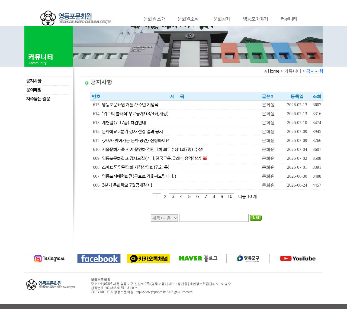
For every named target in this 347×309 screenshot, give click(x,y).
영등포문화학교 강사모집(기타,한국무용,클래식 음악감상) (152, 158)
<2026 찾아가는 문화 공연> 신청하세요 (135, 140)
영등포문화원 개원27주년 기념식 (130, 105)
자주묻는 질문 (38, 99)
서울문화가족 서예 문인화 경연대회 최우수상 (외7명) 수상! (153, 149)
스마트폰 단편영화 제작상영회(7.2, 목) (136, 167)
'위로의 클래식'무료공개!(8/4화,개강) (135, 113)
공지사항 (33, 81)
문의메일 (33, 90)
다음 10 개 (247, 196)
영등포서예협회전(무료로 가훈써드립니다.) (139, 176)
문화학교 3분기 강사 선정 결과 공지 (132, 131)
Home (273, 71)
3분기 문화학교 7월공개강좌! (127, 185)
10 (229, 196)
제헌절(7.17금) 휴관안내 (124, 122)
